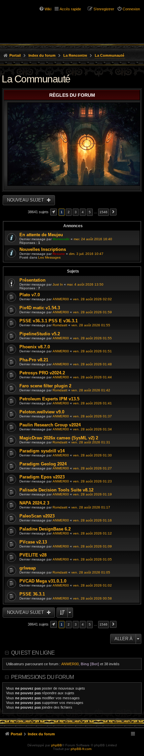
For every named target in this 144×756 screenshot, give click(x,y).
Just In (58, 284)
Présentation (32, 280)
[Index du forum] (33, 16)
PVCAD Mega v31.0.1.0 (42, 581)
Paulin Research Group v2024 (50, 424)
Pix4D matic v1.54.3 (39, 307)
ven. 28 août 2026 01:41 (92, 403)
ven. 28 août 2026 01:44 (92, 377)
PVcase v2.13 (33, 541)
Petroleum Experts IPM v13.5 (49, 398)
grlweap (27, 568)
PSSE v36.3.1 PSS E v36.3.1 (48, 320)
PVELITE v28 (33, 554)
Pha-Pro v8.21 (33, 359)
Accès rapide (70, 9)
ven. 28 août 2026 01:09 (92, 546)
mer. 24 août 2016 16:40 (93, 239)
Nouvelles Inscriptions (42, 249)
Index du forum (42, 55)
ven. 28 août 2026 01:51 (92, 351)
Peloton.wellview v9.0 (41, 411)
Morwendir (61, 239)
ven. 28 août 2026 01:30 (92, 455)
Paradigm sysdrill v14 (42, 450)
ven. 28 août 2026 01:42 (90, 390)
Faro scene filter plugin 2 (45, 385)
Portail (15, 55)
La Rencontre (75, 55)
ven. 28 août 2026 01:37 (92, 416)
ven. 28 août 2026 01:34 (92, 429)
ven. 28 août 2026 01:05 (92, 559)
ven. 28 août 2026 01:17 (90, 507)
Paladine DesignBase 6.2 (45, 528)
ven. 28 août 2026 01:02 (92, 585)
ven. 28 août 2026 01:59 (92, 312)
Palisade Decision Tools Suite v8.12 (56, 489)
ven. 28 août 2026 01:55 (90, 325)
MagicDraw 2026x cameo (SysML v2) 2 (58, 437)
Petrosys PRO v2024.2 (42, 372)
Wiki (48, 9)
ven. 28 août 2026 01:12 (92, 533)
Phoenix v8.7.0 (34, 346)
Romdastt (60, 325)
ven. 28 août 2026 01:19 (92, 494)
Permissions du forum (42, 677)
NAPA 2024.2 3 (34, 502)
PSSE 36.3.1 (32, 594)
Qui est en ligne (33, 653)
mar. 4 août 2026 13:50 (85, 284)
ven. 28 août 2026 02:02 (92, 299)
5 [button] (90, 212)
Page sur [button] (53, 212)
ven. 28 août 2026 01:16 (92, 520)
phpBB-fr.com (81, 749)
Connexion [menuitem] (131, 9)
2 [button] (69, 212)
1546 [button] (103, 212)
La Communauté (109, 55)
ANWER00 (61, 299)
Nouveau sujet (26, 200)
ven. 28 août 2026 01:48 (92, 364)
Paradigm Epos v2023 (42, 476)
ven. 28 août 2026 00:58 (92, 598)
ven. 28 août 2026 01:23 (92, 481)
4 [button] (83, 212)
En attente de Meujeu (41, 234)
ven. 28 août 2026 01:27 (92, 468)
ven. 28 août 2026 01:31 (90, 442)
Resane (59, 254)
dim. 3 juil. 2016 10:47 (86, 254)
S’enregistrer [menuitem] (103, 9)
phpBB (56, 745)
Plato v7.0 (29, 294)
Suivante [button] (113, 212)
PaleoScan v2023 (37, 515)
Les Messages (49, 257)
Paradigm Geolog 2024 (43, 463)
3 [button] (76, 212)
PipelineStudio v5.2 (39, 333)
